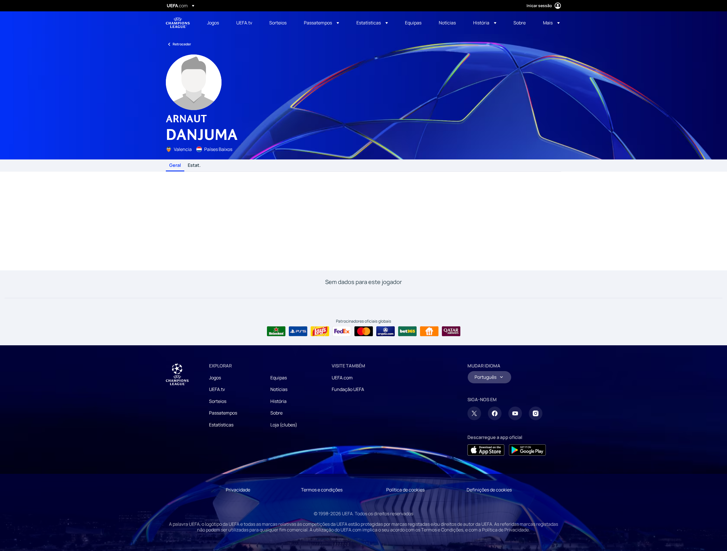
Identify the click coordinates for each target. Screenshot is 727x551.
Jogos (215, 378)
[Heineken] (276, 331)
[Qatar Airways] (451, 331)
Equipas (278, 378)
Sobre (276, 413)
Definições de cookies (489, 490)
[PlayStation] (298, 331)
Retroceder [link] (182, 44)
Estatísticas (221, 425)
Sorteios (217, 401)
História (278, 401)
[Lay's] (320, 331)
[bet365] (407, 331)
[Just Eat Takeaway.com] (429, 331)
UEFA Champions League (178, 22)
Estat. (194, 165)
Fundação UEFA (348, 389)
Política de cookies (405, 490)
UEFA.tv (217, 389)
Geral (175, 165)
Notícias (278, 389)
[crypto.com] (385, 331)
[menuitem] (214, 22)
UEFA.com (342, 378)
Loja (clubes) (283, 425)
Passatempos (223, 413)
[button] (321, 22)
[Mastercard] (363, 331)
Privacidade (238, 490)
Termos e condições (321, 490)
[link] (213, 22)
